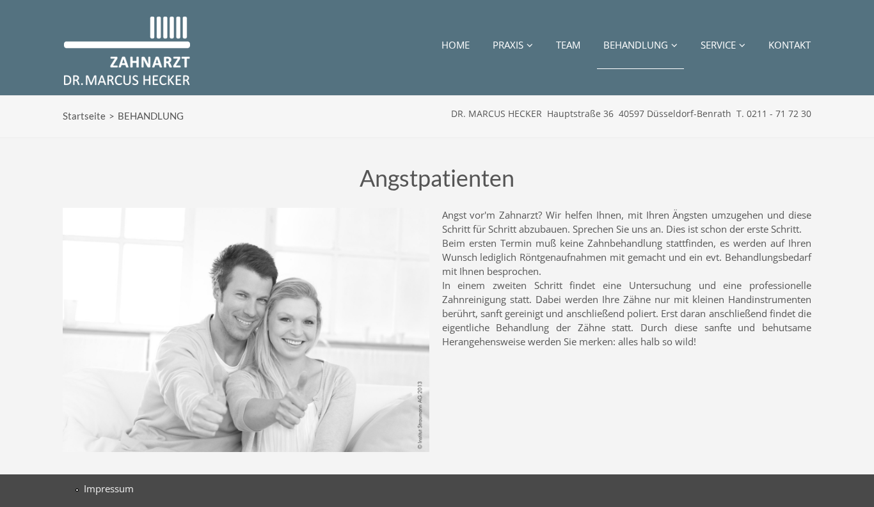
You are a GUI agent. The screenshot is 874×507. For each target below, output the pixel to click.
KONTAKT (789, 44)
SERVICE (718, 44)
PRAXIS (508, 44)
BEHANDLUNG (635, 44)
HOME (455, 44)
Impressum (109, 488)
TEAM (568, 44)
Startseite (84, 115)
